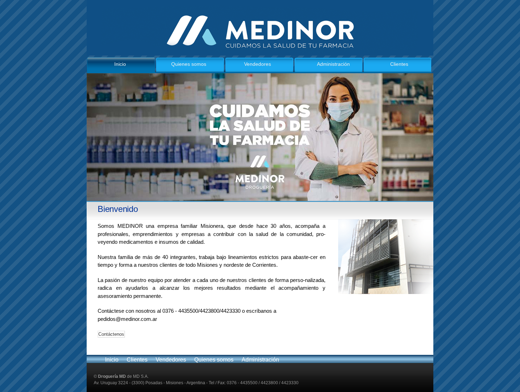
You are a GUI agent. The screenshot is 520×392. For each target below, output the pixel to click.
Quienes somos (188, 64)
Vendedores (257, 64)
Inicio (120, 64)
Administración (333, 64)
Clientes (399, 64)
